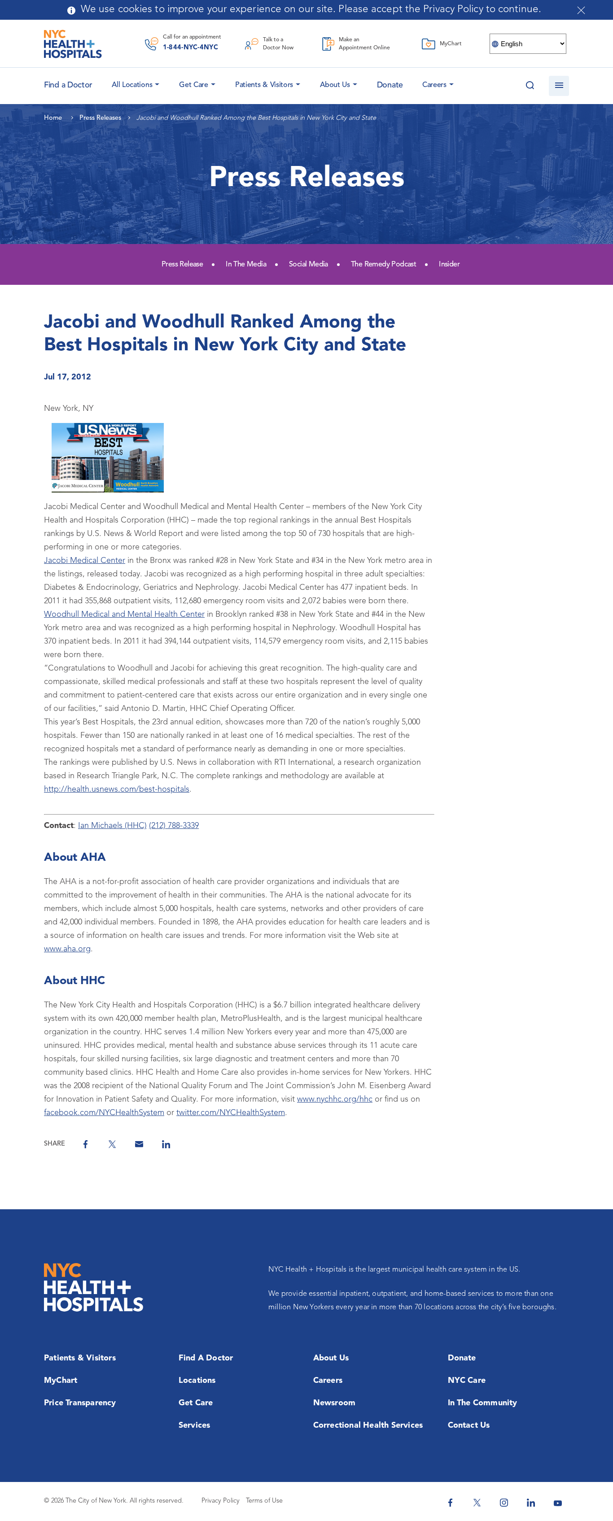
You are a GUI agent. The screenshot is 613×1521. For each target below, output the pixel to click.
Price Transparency (80, 1403)
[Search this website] (530, 86)
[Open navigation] (559, 86)
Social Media (308, 264)
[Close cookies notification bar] (581, 10)
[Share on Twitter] (112, 1144)
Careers (434, 85)
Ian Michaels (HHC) (112, 826)
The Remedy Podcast (383, 264)
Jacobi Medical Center (84, 561)
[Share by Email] (139, 1144)
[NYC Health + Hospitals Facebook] (450, 1502)
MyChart (60, 1381)
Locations (197, 1381)
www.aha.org (67, 949)
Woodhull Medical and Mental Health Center (124, 614)
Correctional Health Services (368, 1425)
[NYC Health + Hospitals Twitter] (477, 1502)
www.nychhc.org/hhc (334, 1099)
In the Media (246, 264)
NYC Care (467, 1381)
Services (194, 1425)
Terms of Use (264, 1501)
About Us (335, 85)
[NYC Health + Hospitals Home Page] (73, 44)
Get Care (193, 85)
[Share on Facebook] (85, 1144)
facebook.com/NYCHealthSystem (104, 1113)
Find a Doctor (206, 1358)
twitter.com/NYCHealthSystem (230, 1113)
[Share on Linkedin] (166, 1144)
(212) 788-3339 (174, 826)
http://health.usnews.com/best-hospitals (116, 789)
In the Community (482, 1403)
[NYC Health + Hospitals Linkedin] (531, 1502)
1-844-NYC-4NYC (190, 47)
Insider (449, 264)
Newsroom (334, 1403)
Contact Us (469, 1425)
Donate (390, 85)
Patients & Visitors (264, 85)
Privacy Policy (220, 1501)
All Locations (132, 85)
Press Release (182, 264)
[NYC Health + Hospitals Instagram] (504, 1502)
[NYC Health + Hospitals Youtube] (558, 1502)
